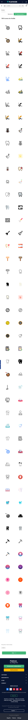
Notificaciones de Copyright (19, 700)
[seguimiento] (7, 348)
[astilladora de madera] (20, 40)
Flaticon (14, 718)
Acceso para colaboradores (14, 666)
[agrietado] (7, 361)
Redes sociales (14, 685)
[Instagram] (17, 689)
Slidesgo (19, 718)
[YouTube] (20, 689)
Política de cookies (8, 700)
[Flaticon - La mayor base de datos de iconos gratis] (12, 2)
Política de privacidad (19, 698)
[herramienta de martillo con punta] (7, 387)
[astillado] (20, 27)
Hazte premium (14, 670)
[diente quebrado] (20, 336)
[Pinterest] (14, 689)
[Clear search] (19, 5)
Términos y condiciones (9, 698)
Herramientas (5, 677)
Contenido (4, 674)
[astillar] (20, 220)
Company (3, 683)
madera (3, 647)
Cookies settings (14, 701)
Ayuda (2, 680)
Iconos (3, 10)
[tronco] (7, 27)
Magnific (9, 718)
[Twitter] (11, 689)
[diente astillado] (20, 271)
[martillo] (7, 541)
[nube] (20, 374)
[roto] (20, 400)
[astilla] (7, 130)
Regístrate (14, 695)
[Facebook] (7, 689)
